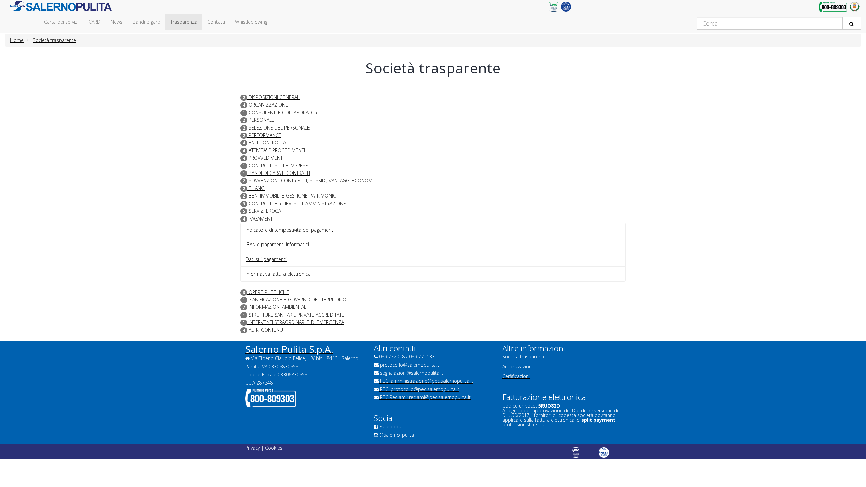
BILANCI (256, 188)
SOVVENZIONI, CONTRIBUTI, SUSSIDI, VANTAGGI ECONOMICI (312, 180)
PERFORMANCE (264, 135)
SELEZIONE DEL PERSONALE (278, 127)
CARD (94, 22)
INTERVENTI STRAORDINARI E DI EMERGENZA (295, 322)
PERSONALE (260, 120)
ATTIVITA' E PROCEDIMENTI (276, 150)
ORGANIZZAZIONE (267, 104)
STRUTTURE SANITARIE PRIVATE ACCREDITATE (295, 314)
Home (17, 40)
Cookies (273, 448)
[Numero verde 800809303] (833, 8)
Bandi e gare (146, 22)
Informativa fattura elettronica (278, 274)
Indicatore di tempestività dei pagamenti (290, 230)
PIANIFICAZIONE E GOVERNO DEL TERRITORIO (296, 299)
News (116, 22)
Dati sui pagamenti (266, 259)
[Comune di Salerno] (854, 8)
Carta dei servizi (61, 22)
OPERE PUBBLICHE (268, 292)
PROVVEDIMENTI (265, 158)
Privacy (252, 448)
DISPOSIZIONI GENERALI (273, 97)
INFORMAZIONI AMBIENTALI (277, 307)
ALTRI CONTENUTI (267, 330)
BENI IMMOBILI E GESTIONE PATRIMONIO (292, 195)
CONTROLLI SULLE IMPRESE (277, 165)
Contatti (216, 22)
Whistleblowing (251, 22)
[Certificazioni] (553, 8)
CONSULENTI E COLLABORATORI (282, 112)
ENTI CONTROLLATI (268, 142)
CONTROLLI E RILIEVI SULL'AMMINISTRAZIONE (296, 203)
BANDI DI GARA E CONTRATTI (278, 173)
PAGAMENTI (260, 218)
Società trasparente (54, 40)
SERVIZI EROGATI (265, 211)
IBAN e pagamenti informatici (277, 244)
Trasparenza (183, 22)
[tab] (433, 105)
